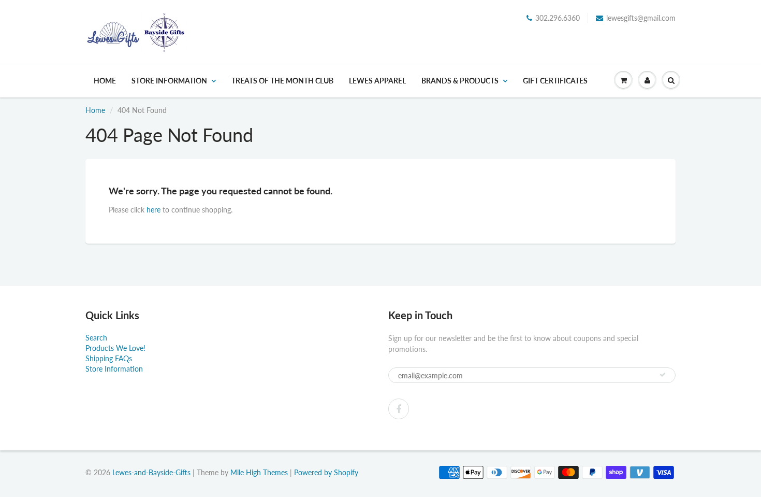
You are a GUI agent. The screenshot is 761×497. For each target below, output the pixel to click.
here (153, 209)
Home (105, 80)
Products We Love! (115, 348)
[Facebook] (398, 409)
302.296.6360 (557, 17)
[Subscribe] (662, 374)
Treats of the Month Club (282, 80)
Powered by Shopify (326, 472)
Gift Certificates (555, 80)
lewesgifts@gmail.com (641, 17)
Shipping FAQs (108, 358)
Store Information (169, 80)
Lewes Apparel (377, 80)
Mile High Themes (259, 472)
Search (96, 337)
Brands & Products (460, 80)
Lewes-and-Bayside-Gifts (151, 472)
